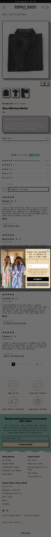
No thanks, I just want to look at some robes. (38, 284)
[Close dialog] (48, 251)
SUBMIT (38, 279)
